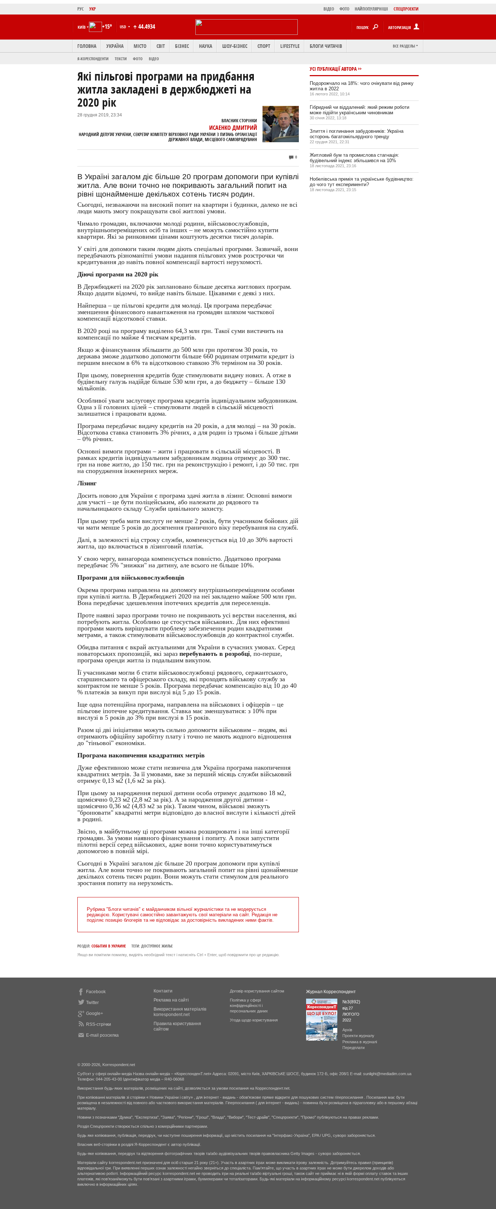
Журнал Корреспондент (331, 991)
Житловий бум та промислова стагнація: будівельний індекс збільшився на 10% (354, 157)
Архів (347, 1030)
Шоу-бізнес (234, 45)
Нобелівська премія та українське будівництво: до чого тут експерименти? (362, 181)
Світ (160, 45)
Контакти (163, 991)
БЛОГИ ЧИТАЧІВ (326, 45)
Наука (205, 45)
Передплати (353, 1047)
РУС (80, 9)
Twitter (92, 1002)
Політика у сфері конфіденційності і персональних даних (249, 1005)
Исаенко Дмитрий (233, 128)
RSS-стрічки (98, 1024)
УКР (92, 9)
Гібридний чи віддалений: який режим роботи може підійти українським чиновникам (359, 109)
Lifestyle (290, 45)
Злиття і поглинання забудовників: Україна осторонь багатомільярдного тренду (356, 133)
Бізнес (182, 45)
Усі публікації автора (333, 68)
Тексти (121, 58)
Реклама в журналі (359, 1042)
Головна (86, 45)
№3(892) (351, 1001)
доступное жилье (157, 946)
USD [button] (123, 26)
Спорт (263, 45)
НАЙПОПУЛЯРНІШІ (371, 9)
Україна (114, 45)
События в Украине (109, 946)
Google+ (94, 1013)
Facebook (96, 991)
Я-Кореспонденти (93, 58)
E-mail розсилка (102, 1035)
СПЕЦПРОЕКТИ (406, 9)
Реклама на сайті (171, 1000)
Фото (138, 58)
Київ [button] (82, 27)
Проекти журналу (358, 1035)
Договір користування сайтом (257, 991)
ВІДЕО (329, 9)
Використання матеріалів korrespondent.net (180, 1012)
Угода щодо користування (254, 1020)
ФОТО (344, 9)
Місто (140, 45)
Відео (154, 58)
